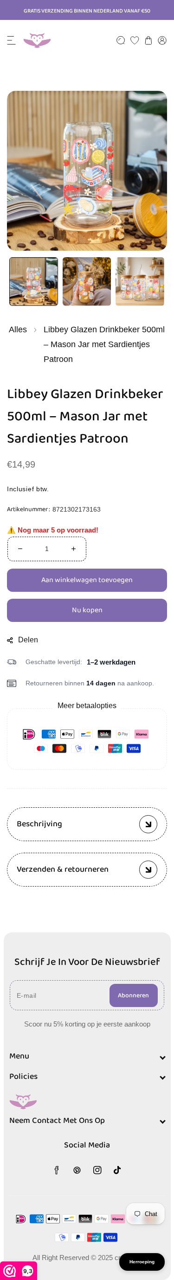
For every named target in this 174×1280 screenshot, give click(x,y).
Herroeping (142, 1261)
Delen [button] (28, 639)
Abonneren (133, 995)
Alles (18, 329)
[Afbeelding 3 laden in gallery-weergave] (140, 281)
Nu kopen (87, 610)
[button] (11, 40)
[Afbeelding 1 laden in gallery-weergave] (33, 281)
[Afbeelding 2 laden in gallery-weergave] (87, 281)
